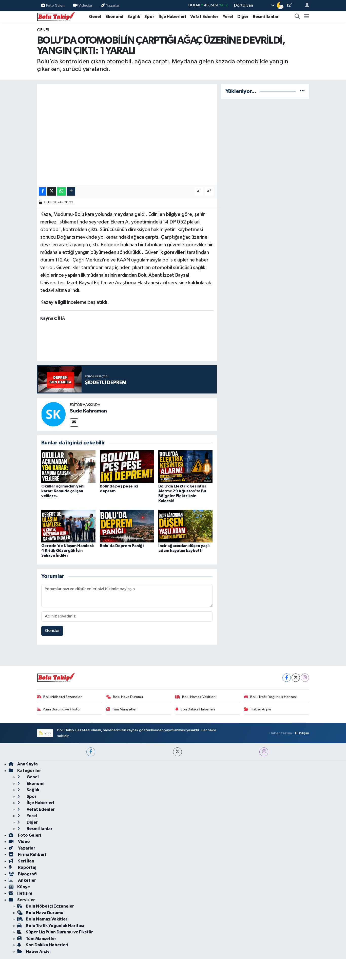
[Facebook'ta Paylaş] (42, 191)
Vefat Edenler (204, 16)
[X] (296, 677)
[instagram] (263, 751)
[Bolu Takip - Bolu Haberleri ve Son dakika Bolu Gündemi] (56, 16)
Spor (149, 16)
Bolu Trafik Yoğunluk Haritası (273, 697)
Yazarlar (113, 5)
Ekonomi (114, 16)
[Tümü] (302, 91)
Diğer (242, 16)
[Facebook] (286, 677)
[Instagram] (305, 677)
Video (23, 841)
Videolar (85, 5)
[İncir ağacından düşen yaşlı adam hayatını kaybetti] (185, 526)
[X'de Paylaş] (51, 191)
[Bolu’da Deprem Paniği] (127, 526)
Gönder (52, 631)
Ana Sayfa (27, 764)
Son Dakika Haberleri (198, 709)
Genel (95, 16)
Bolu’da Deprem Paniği (122, 546)
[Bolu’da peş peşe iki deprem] (127, 466)
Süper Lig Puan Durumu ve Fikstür (59, 932)
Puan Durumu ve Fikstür (62, 709)
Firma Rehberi (31, 854)
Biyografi (27, 874)
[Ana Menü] (306, 16)
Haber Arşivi (261, 709)
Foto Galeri (55, 5)
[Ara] (297, 16)
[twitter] (177, 751)
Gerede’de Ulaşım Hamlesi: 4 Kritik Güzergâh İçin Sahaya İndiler (67, 550)
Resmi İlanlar (266, 16)
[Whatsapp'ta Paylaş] (61, 191)
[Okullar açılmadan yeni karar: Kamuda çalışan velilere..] (68, 466)
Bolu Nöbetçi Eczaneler (62, 697)
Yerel (228, 16)
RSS (47, 733)
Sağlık (133, 16)
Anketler (26, 880)
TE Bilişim (301, 733)
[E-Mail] (74, 422)
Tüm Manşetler (124, 709)
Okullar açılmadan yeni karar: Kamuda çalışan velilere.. (62, 491)
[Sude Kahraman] (53, 414)
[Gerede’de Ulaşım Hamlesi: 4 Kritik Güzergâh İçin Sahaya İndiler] (68, 526)
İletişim (24, 893)
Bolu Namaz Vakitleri (199, 697)
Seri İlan (25, 861)
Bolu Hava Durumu (128, 697)
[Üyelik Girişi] (305, 5)
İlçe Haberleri (172, 16)
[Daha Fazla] (71, 191)
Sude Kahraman (88, 410)
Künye (23, 887)
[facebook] (90, 751)
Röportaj (26, 867)
